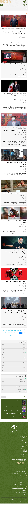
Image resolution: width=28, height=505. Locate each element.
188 (5, 333)
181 (3, 330)
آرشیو (4, 397)
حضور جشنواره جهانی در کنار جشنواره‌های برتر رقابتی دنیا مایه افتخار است (14, 33)
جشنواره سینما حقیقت (22, 478)
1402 (13, 352)
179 (9, 330)
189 (2, 333)
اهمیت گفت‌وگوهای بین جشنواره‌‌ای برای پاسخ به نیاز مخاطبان (14, 131)
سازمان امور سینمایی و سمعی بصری (19, 475)
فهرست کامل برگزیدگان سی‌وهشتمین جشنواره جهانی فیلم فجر (15, 65)
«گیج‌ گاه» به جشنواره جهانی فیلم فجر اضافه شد (15, 253)
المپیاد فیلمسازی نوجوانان (13, 387)
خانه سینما (24, 480)
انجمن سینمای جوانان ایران (21, 486)
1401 (13, 355)
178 (12, 330)
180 (6, 330)
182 (24, 333)
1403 (13, 350)
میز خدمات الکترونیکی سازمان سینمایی (19, 488)
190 (16, 335)
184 (18, 333)
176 (18, 330)
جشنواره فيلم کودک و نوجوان (19, 99)
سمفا (25, 494)
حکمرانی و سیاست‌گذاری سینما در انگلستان (13, 413)
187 (8, 333)
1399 (13, 360)
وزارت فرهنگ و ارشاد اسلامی (21, 471)
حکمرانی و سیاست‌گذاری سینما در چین (14, 416)
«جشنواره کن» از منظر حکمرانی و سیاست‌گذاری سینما (11, 407)
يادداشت (13, 384)
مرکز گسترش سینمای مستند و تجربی (19, 484)
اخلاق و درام (19, 400)
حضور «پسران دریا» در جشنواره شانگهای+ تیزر (14, 193)
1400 (13, 357)
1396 (13, 368)
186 (11, 333)
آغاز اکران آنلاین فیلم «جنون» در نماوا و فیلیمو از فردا (14, 222)
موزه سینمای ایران (23, 490)
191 (13, 335)
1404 (13, 347)
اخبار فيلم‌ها (22, 166)
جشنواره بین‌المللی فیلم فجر (21, 492)
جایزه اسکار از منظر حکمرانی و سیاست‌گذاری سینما (12, 410)
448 (10, 335)
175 (21, 330)
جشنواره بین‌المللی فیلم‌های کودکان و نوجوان (18, 473)
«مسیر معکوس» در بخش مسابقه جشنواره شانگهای (16, 163)
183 (21, 333)
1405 (13, 344)
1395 (13, 370)
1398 (13, 363)
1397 (13, 365)
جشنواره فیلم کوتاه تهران (21, 482)
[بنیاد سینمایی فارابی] (25, 3)
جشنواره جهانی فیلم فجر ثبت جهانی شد (16, 281)
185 (15, 333)
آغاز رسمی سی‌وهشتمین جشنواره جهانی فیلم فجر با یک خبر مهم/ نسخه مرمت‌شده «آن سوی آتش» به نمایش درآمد (14, 312)
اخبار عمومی (21, 36)
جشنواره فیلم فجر (13, 389)
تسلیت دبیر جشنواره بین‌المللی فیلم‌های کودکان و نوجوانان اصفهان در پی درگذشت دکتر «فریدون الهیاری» (14, 95)
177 (15, 330)
